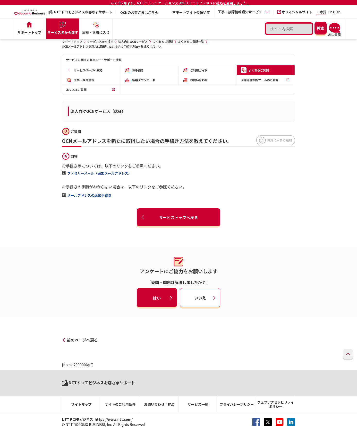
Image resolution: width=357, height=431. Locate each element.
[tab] (243, 12)
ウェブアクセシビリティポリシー (275, 404)
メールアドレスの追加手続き (89, 195)
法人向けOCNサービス (133, 41)
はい (157, 297)
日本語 (321, 12)
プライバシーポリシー (237, 404)
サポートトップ (72, 41)
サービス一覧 (198, 404)
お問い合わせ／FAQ (159, 404)
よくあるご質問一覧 (191, 41)
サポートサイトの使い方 (191, 12)
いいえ (200, 297)
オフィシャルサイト (297, 11)
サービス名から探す (100, 41)
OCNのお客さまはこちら (139, 12)
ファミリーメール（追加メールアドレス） (99, 173)
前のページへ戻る (82, 340)
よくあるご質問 (163, 41)
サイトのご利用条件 (120, 404)
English (334, 12)
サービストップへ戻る (178, 217)
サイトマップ (81, 404)
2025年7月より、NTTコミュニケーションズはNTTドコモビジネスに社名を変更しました (178, 2)
